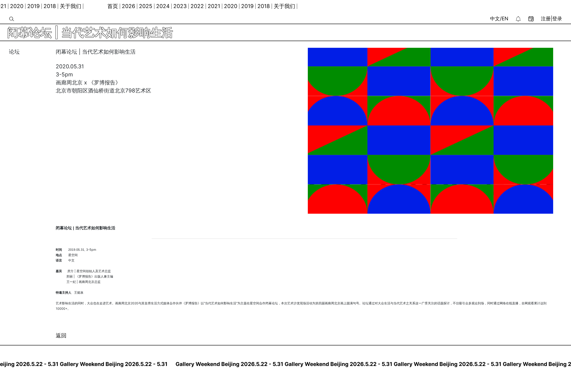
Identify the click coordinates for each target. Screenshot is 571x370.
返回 (61, 335)
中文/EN (499, 18)
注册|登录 (551, 18)
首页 (103, 6)
